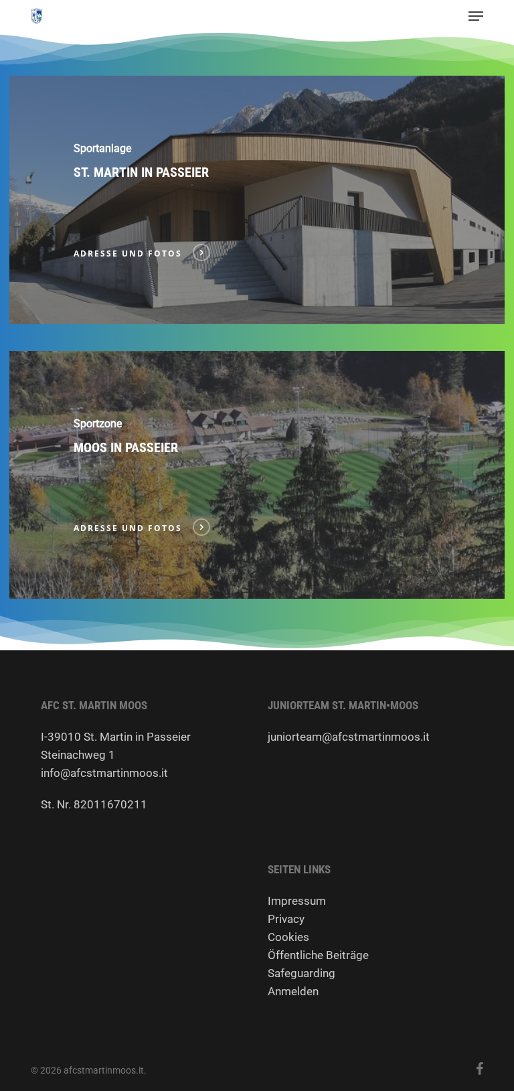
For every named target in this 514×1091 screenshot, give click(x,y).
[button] (475, 16)
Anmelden (293, 991)
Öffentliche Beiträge (318, 955)
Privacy (286, 919)
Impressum (297, 900)
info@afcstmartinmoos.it (104, 773)
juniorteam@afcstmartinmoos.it (349, 736)
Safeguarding (301, 973)
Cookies (288, 937)
